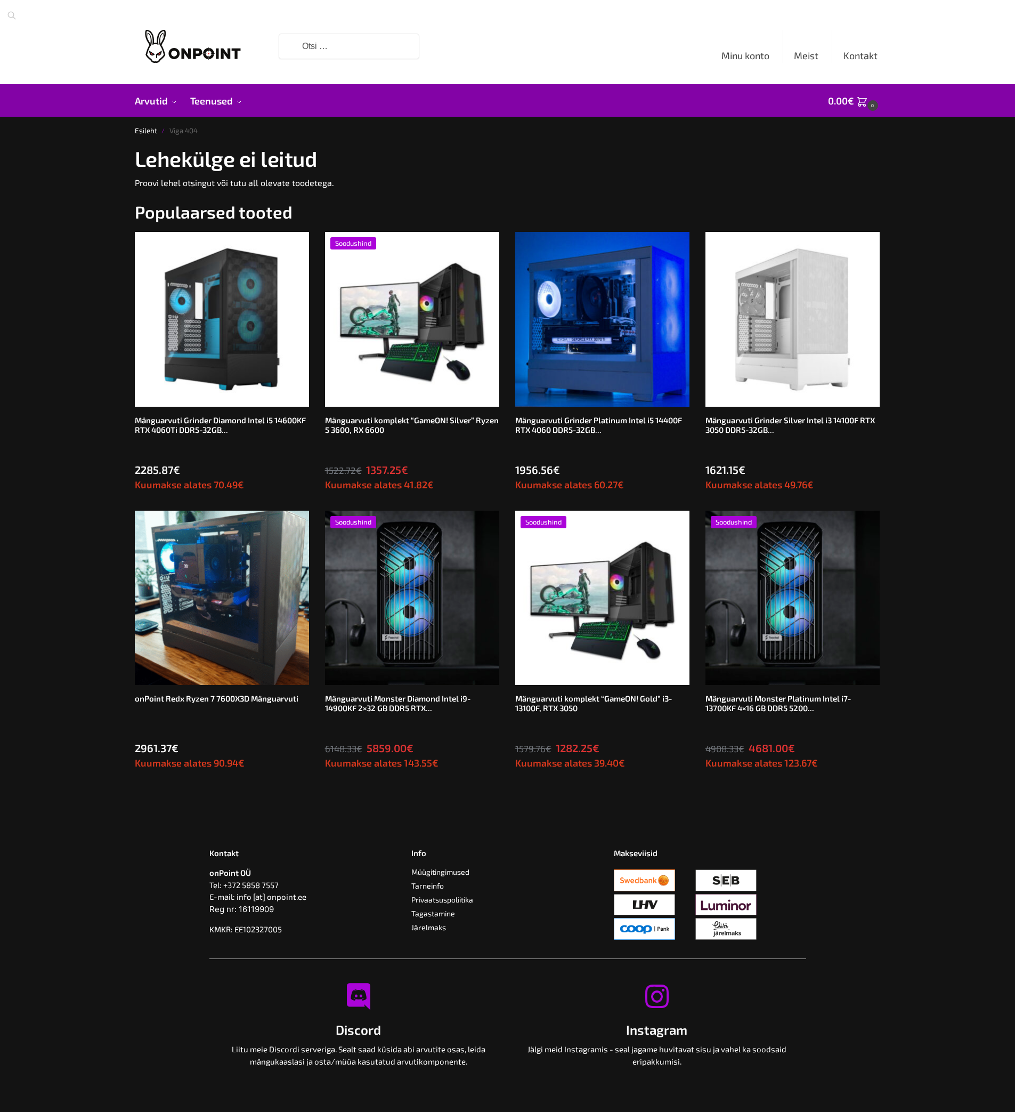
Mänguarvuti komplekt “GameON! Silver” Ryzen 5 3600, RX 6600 (412, 424)
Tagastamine (433, 913)
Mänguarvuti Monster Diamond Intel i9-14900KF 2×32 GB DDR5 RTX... (397, 703)
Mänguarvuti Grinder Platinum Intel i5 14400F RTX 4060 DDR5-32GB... (598, 424)
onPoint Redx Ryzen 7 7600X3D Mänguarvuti (216, 698)
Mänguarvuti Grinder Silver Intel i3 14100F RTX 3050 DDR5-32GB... (790, 424)
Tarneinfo (427, 885)
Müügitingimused (440, 871)
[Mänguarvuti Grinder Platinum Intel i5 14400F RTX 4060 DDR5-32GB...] (602, 319)
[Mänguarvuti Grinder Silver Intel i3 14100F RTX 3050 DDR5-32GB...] (792, 319)
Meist (806, 55)
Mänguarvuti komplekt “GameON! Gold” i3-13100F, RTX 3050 (593, 703)
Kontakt (860, 55)
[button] (854, 101)
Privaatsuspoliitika (442, 899)
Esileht (146, 130)
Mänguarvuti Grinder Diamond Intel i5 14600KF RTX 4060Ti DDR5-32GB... (220, 424)
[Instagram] (657, 996)
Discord (358, 1029)
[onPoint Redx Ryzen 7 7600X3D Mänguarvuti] (222, 598)
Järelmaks (428, 927)
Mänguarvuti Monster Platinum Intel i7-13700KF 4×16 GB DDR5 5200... (778, 703)
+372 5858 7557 (251, 885)
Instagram (656, 1029)
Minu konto (745, 55)
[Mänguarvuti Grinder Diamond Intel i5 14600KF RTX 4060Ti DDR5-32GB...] (222, 319)
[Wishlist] (293, 248)
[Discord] (358, 996)
